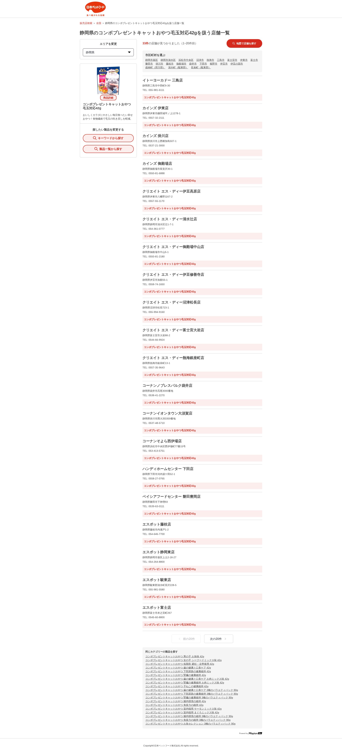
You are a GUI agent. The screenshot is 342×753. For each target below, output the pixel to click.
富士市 (254, 60)
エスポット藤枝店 (156, 524)
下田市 (203, 63)
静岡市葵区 (151, 60)
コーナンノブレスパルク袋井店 (167, 385)
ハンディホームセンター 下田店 (167, 469)
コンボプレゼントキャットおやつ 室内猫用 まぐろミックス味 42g (182, 712)
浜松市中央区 (185, 60)
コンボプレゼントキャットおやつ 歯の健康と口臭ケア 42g (178, 667)
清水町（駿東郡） (178, 67)
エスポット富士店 (156, 607)
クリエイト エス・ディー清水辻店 (169, 219)
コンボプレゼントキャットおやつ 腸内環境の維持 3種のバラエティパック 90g (189, 716)
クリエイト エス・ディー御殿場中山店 (173, 247)
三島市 (220, 60)
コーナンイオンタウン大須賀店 (167, 413)
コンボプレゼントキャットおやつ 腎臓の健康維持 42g (175, 675)
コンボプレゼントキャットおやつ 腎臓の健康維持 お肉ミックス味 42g (184, 682)
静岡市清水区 (168, 60)
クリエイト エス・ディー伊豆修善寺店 (173, 274)
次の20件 (216, 638)
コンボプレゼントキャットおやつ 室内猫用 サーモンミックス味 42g (183, 708)
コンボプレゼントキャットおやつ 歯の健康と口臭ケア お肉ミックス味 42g (187, 678)
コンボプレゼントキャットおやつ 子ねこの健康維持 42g (176, 686)
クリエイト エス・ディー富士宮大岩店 (173, 330)
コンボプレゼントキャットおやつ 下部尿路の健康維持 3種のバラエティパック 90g (191, 693)
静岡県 (90, 52)
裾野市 (213, 63)
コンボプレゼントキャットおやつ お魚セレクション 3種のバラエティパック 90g (190, 723)
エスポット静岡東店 (158, 552)
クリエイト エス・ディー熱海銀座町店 (173, 358)
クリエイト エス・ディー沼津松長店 (171, 302)
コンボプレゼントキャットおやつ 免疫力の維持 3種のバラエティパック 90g (187, 719)
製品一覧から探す (110, 148)
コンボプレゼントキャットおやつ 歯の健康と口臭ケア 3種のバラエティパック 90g (191, 690)
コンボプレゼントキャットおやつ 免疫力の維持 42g (174, 705)
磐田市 (149, 63)
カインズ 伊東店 (155, 108)
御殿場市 (181, 63)
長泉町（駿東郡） (201, 67)
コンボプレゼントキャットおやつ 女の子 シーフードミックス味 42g (183, 660)
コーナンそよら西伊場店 (162, 441)
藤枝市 (169, 63)
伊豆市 (224, 63)
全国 (98, 23)
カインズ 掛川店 (155, 136)
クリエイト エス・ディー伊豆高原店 (171, 191)
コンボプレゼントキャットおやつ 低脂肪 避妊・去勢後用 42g (179, 663)
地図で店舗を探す (246, 43)
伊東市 (244, 60)
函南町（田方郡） (155, 67)
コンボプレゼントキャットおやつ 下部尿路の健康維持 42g (178, 671)
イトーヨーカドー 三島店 (162, 80)
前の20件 (189, 638)
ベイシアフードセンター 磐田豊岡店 (171, 496)
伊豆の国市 (236, 63)
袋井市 (193, 63)
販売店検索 (86, 23)
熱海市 (210, 60)
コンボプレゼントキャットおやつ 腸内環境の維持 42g (175, 701)
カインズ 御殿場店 (157, 163)
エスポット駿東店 (156, 580)
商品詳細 (108, 97)
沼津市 (200, 60)
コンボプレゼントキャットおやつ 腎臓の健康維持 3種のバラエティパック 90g (189, 697)
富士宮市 (232, 60)
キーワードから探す (111, 138)
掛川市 (159, 63)
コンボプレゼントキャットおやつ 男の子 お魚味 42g (174, 656)
